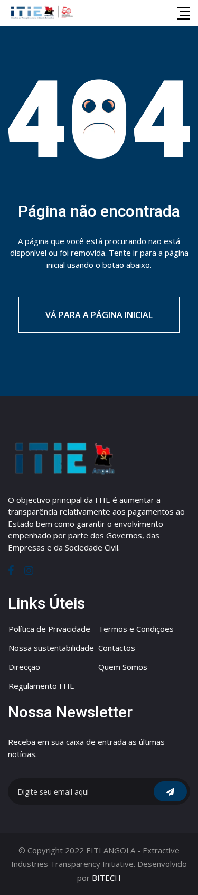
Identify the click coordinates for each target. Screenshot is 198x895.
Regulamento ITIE (41, 685)
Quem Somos (122, 666)
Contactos (116, 647)
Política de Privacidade (49, 628)
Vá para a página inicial (99, 315)
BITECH (106, 877)
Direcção (24, 666)
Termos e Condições (136, 628)
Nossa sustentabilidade (51, 647)
